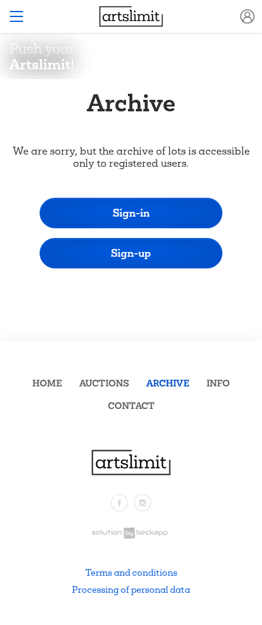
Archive (167, 383)
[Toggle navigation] (16, 16)
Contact (131, 405)
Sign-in (131, 213)
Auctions (104, 383)
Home (47, 383)
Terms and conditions (131, 572)
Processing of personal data (131, 589)
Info (218, 383)
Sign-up (131, 253)
